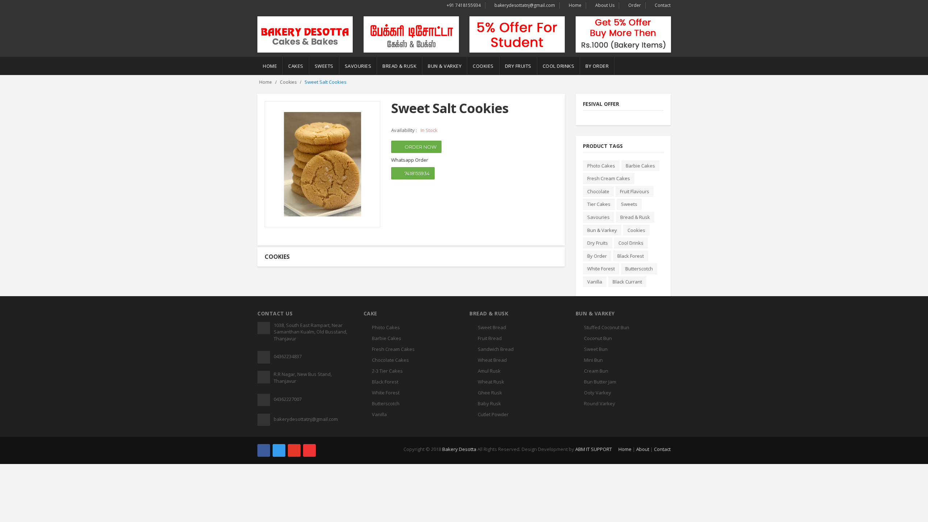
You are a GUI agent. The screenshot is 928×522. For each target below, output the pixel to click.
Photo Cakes (601, 165)
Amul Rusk (489, 371)
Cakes (295, 66)
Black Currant (627, 281)
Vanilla (594, 281)
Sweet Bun (596, 349)
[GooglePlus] (294, 450)
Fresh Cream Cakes (608, 178)
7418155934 (416, 173)
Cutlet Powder (493, 414)
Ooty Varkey (597, 392)
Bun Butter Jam (600, 381)
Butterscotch (639, 268)
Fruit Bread (490, 338)
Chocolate (598, 191)
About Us (604, 5)
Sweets (324, 66)
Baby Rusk (489, 403)
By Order (597, 66)
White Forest (601, 268)
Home (575, 5)
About (642, 449)
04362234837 (288, 356)
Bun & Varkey (444, 66)
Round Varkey (599, 403)
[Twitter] (279, 450)
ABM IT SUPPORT (593, 449)
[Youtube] (309, 450)
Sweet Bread (492, 327)
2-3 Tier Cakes (387, 371)
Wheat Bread (492, 360)
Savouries (358, 66)
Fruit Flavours (634, 191)
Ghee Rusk (490, 392)
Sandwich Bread (496, 349)
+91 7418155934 (464, 5)
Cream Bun (596, 371)
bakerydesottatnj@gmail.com (524, 5)
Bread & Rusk (399, 66)
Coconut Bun (598, 338)
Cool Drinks (559, 66)
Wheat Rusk (491, 381)
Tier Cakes (598, 204)
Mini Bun (593, 360)
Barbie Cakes (640, 165)
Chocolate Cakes (390, 360)
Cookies (483, 66)
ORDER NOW (419, 147)
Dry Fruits (518, 66)
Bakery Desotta (459, 449)
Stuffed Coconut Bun (606, 327)
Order (634, 5)
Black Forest (630, 256)
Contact (663, 5)
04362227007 (288, 399)
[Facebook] (263, 450)
